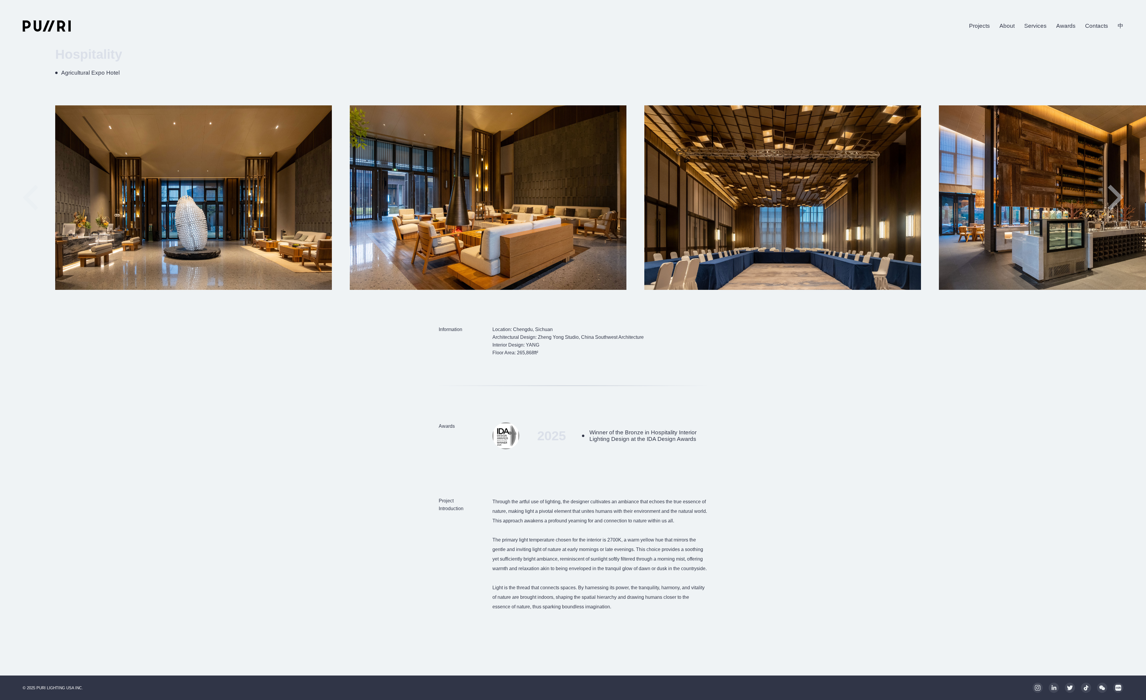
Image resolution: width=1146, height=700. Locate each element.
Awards (1066, 26)
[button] (1115, 197)
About (1007, 26)
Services (1035, 26)
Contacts (1096, 26)
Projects (979, 26)
